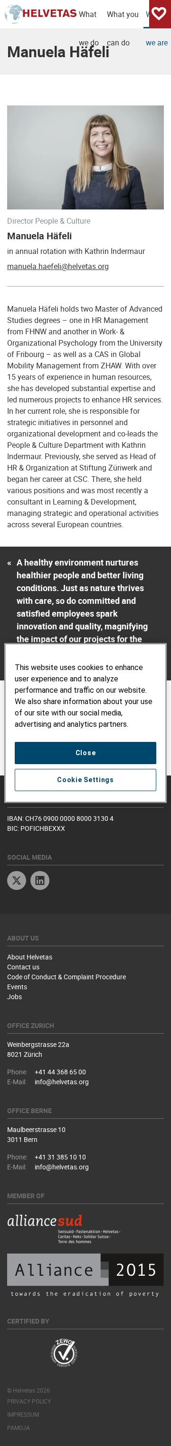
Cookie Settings (85, 780)
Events (17, 986)
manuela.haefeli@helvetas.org (58, 266)
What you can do (123, 18)
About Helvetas (29, 956)
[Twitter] (16, 881)
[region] (85, 723)
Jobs (14, 996)
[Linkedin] (39, 881)
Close (86, 753)
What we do (89, 18)
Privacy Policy (29, 1401)
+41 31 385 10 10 (60, 1156)
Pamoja (18, 1427)
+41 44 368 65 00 (60, 1071)
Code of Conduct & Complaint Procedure (66, 976)
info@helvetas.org (62, 1081)
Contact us (23, 966)
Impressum (23, 1414)
